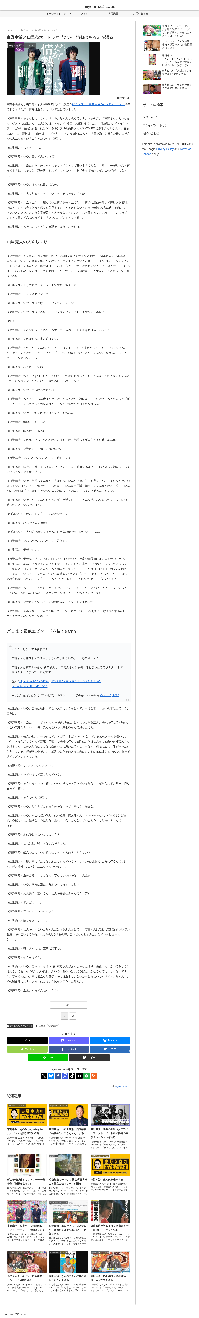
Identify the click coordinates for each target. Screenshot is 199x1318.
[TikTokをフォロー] (72, 1076)
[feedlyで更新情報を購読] (86, 1076)
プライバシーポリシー (156, 125)
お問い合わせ (150, 133)
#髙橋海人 (57, 681)
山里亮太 (42, 1026)
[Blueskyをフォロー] (51, 1076)
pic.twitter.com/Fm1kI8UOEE (29, 686)
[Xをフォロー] (44, 1076)
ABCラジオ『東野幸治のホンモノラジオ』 (98, 104)
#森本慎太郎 (72, 681)
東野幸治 (54, 1026)
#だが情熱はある (90, 681)
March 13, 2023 (109, 695)
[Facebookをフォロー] (58, 1076)
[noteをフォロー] (79, 1076)
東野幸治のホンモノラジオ (21, 1026)
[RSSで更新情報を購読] (94, 1076)
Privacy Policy (165, 149)
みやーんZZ (149, 117)
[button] (89, 1057)
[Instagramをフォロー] (65, 1076)
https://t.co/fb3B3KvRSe (34, 681)
